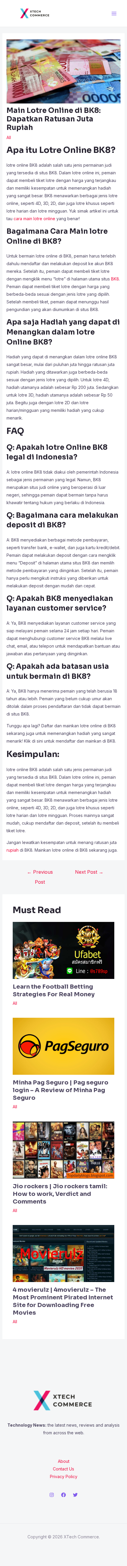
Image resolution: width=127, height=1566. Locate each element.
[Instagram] (51, 1495)
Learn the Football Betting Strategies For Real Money (54, 990)
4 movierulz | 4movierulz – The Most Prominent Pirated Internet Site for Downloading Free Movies (63, 1301)
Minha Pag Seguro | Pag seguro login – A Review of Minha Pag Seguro (60, 1090)
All (8, 137)
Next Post (89, 872)
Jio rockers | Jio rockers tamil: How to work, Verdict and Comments (60, 1194)
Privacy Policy (63, 1476)
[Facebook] (63, 1495)
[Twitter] (75, 1495)
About (63, 1461)
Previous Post (40, 873)
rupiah (12, 850)
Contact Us (63, 1468)
